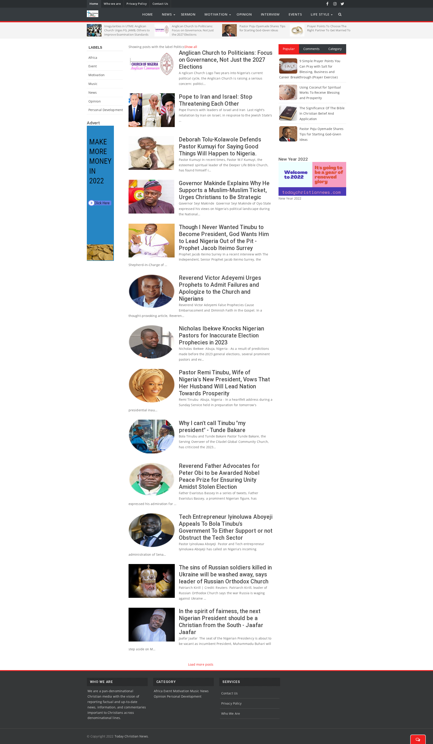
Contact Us (160, 4)
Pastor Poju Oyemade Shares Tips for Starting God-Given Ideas (321, 134)
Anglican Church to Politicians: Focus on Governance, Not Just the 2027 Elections (226, 60)
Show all (190, 47)
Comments (311, 49)
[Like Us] (327, 3)
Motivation (216, 14)
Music (93, 84)
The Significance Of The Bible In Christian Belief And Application (322, 113)
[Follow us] (342, 3)
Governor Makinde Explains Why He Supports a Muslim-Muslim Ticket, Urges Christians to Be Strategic (224, 190)
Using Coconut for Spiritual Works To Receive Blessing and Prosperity (320, 92)
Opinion (244, 14)
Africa (92, 57)
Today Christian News (131, 736)
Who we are (112, 4)
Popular (289, 49)
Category (335, 49)
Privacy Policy (137, 4)
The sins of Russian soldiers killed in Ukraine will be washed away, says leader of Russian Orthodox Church (225, 574)
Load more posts (201, 664)
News (167, 14)
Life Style (320, 14)
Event (92, 66)
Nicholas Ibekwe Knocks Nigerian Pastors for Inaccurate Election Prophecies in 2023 (221, 335)
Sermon (188, 14)
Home (94, 4)
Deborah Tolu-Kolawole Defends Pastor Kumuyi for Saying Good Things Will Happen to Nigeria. (220, 146)
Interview (270, 14)
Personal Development (105, 110)
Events (295, 14)
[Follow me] (335, 3)
